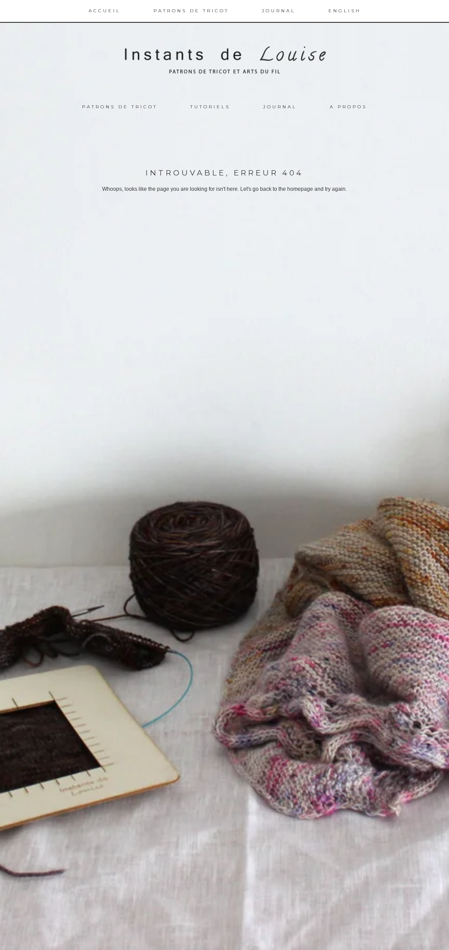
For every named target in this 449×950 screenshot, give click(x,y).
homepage (300, 189)
